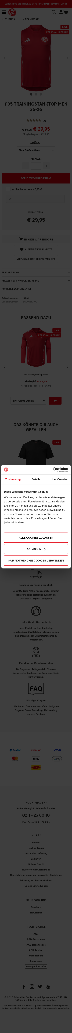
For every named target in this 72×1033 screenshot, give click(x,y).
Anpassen (34, 549)
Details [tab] (36, 479)
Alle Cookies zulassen (36, 537)
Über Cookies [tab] (59, 479)
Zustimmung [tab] (13, 479)
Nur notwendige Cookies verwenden (36, 560)
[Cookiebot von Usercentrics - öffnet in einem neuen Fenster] (52, 469)
